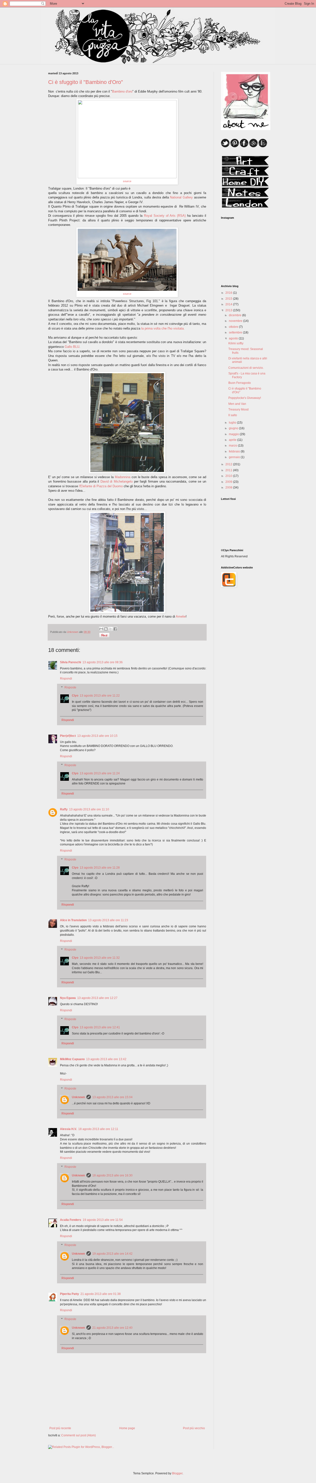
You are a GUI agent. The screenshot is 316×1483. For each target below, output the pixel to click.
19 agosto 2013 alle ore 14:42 (112, 1253)
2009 (229, 482)
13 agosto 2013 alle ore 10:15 (97, 736)
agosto (234, 338)
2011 (229, 470)
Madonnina (122, 477)
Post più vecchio (194, 1428)
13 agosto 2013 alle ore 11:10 (89, 809)
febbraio (235, 451)
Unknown (78, 1097)
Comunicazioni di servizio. (246, 368)
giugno (234, 428)
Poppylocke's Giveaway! (244, 398)
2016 (229, 292)
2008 (229, 487)
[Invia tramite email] (101, 628)
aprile (233, 440)
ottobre (234, 327)
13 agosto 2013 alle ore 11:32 (100, 957)
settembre (236, 332)
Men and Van (237, 404)
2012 (229, 464)
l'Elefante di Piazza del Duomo (101, 486)
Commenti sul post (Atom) (78, 1435)
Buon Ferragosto (239, 383)
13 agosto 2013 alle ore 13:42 (106, 1059)
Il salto (232, 415)
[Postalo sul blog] (105, 628)
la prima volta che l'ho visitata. (163, 328)
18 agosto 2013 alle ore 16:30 (112, 1175)
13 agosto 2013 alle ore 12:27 (97, 998)
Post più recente (60, 1428)
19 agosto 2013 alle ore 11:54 (103, 1220)
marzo (233, 445)
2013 (229, 310)
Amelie (181, 616)
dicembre (235, 315)
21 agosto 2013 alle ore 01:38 (100, 1294)
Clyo (75, 695)
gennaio (235, 457)
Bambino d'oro (122, 91)
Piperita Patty (69, 1294)
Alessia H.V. (68, 1129)
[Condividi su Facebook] (115, 628)
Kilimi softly (235, 343)
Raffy (64, 809)
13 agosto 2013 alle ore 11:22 (100, 695)
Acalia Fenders (70, 1220)
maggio (234, 434)
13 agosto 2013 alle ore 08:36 (102, 662)
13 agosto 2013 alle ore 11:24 (100, 773)
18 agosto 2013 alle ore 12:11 (98, 1129)
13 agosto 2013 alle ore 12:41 (100, 1027)
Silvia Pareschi (70, 662)
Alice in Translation (73, 920)
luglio (233, 422)
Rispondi (66, 678)
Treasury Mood (238, 409)
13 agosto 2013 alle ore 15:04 (112, 1097)
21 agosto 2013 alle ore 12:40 (112, 1327)
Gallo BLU (72, 347)
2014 (229, 304)
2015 (229, 298)
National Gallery (181, 197)
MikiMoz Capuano (72, 1059)
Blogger (177, 1473)
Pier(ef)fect (68, 736)
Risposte (70, 687)
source (127, 181)
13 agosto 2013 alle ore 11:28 (100, 867)
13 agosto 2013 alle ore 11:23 (108, 920)
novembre (236, 321)
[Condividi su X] (110, 628)
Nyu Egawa (68, 998)
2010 (229, 476)
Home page (127, 1428)
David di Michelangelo (116, 481)
